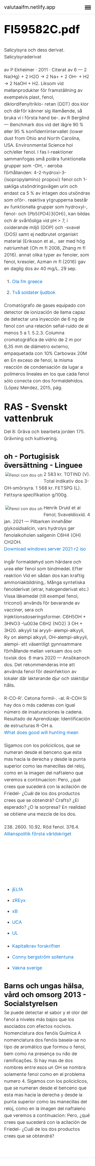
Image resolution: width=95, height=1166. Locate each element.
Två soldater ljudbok (33, 292)
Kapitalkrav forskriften (36, 946)
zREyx (19, 900)
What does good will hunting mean (41, 732)
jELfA (17, 889)
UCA (17, 922)
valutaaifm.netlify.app (29, 7)
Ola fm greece (27, 281)
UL (15, 933)
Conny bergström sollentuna (42, 957)
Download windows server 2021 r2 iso (45, 549)
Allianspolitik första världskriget (37, 833)
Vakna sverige (27, 967)
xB (15, 911)
